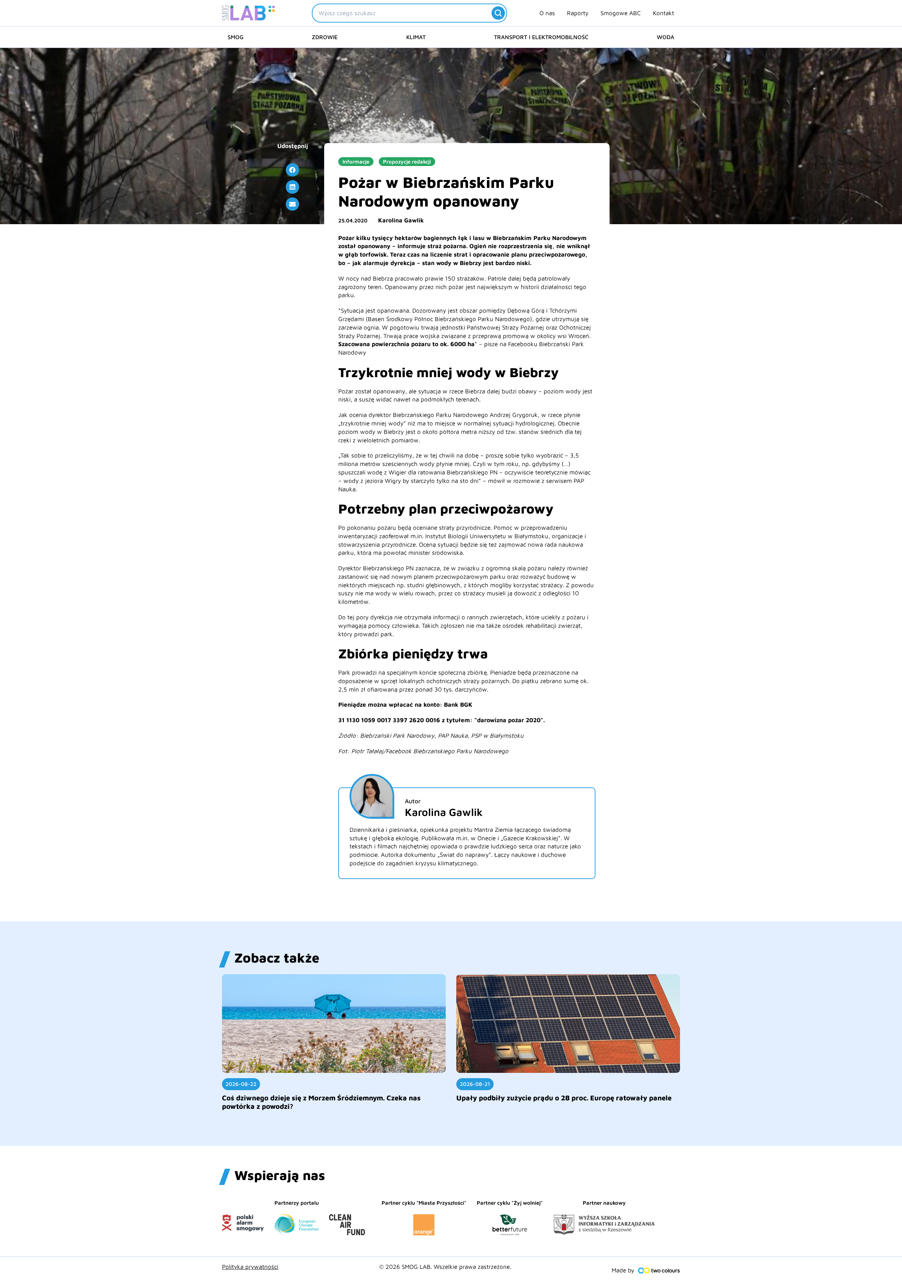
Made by (623, 1270)
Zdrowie (325, 37)
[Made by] (659, 1270)
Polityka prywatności (250, 1266)
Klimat (416, 37)
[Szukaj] (498, 13)
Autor (413, 801)
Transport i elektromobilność (541, 37)
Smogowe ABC (620, 13)
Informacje (355, 162)
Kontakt (663, 13)
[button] (292, 170)
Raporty (577, 13)
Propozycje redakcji (407, 162)
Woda (665, 37)
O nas (547, 13)
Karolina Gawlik (401, 220)
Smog (235, 37)
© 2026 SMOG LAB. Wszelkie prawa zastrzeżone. (445, 1266)
